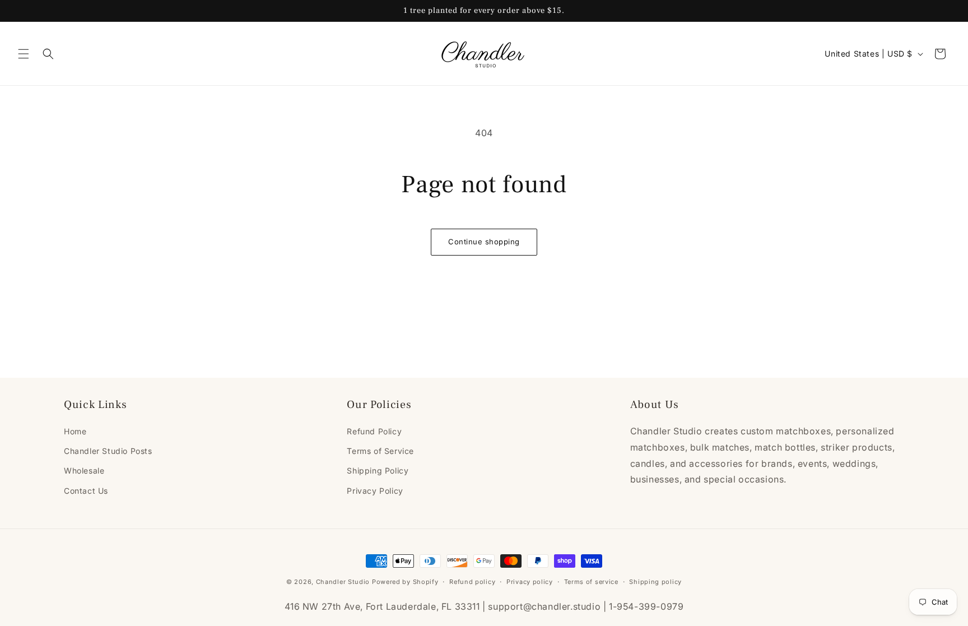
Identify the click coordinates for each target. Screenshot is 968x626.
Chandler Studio (343, 582)
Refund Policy (374, 431)
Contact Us (86, 490)
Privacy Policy (375, 490)
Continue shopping (484, 241)
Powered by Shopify (405, 582)
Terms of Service (380, 451)
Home (75, 431)
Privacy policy (529, 582)
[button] (23, 53)
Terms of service (591, 582)
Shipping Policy (377, 470)
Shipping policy (655, 582)
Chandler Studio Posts (108, 451)
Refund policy (472, 582)
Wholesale (84, 470)
